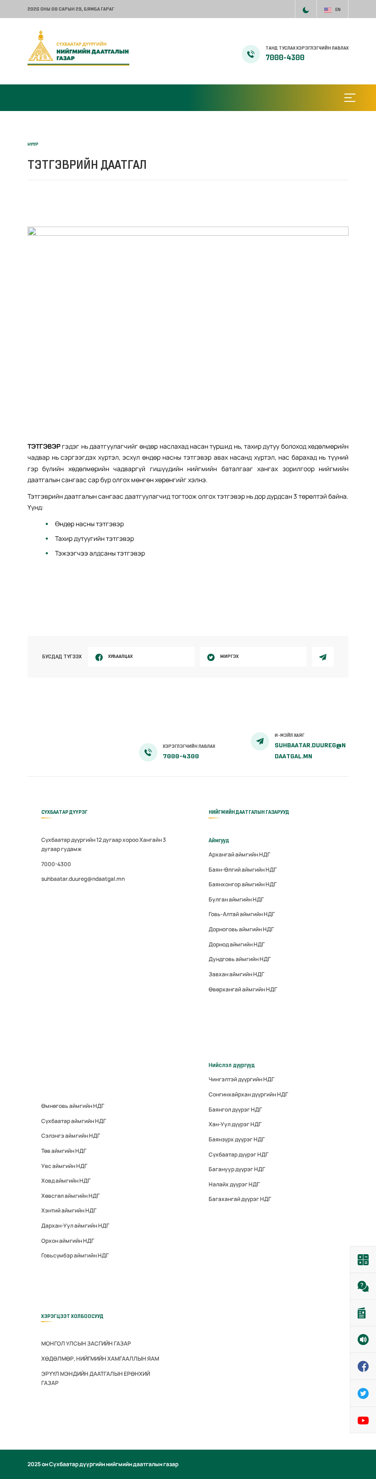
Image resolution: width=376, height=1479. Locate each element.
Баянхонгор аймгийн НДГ (242, 884)
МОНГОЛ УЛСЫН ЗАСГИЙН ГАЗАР (86, 1343)
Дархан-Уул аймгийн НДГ (75, 1225)
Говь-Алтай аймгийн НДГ (242, 914)
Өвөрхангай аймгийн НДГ (243, 989)
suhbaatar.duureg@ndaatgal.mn (83, 879)
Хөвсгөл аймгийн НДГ (70, 1196)
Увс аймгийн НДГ (64, 1166)
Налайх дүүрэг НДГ (234, 1184)
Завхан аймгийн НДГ (236, 974)
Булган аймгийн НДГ (236, 899)
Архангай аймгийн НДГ (239, 854)
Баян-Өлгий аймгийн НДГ (242, 869)
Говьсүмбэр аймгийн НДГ (75, 1255)
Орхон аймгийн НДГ (67, 1241)
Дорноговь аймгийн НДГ (241, 929)
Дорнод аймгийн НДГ (237, 944)
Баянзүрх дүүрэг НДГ (237, 1139)
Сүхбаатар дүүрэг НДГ (238, 1154)
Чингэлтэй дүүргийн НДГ (241, 1079)
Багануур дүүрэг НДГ (237, 1169)
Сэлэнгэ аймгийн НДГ (70, 1136)
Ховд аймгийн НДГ (65, 1180)
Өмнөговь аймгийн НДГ (72, 1106)
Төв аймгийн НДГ (63, 1151)
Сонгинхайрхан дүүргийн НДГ (248, 1094)
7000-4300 (284, 57)
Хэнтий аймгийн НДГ (68, 1210)
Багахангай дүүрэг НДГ (240, 1199)
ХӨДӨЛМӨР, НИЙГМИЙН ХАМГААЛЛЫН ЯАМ (100, 1358)
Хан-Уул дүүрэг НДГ (235, 1124)
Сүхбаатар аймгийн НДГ (73, 1121)
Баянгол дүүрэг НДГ (235, 1109)
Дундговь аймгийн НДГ (240, 959)
